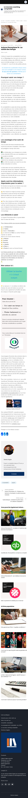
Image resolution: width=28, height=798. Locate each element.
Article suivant (13, 499)
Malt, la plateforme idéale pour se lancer (12, 600)
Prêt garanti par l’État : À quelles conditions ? (13, 627)
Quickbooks (4, 360)
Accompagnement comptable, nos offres (11, 725)
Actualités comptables (7, 723)
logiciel (13, 482)
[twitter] (9, 784)
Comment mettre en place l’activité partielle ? (14, 699)
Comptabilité (5, 482)
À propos (14, 474)
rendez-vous (11, 418)
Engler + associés (12, 120)
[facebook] (5, 784)
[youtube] (12, 784)
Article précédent (15, 492)
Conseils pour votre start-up (8, 718)
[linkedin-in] (2, 784)
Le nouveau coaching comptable (12, 8)
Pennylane (8, 58)
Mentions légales (5, 730)
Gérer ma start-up (5, 720)
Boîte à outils (4, 52)
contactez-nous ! (16, 424)
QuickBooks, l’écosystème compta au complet (14, 553)
